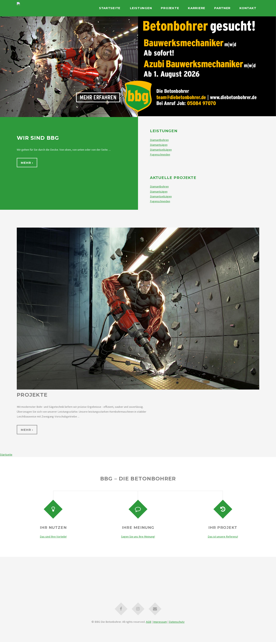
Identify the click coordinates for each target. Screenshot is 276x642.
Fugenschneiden (160, 154)
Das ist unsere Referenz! (223, 536)
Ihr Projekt (222, 527)
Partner (222, 8)
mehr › (27, 163)
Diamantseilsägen (161, 149)
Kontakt (247, 8)
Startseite (109, 8)
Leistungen (141, 8)
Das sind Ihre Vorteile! (53, 536)
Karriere (196, 8)
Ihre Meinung (138, 527)
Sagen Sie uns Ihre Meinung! (138, 536)
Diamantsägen (158, 145)
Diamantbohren (159, 140)
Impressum (160, 622)
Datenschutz (176, 622)
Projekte (170, 8)
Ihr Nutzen (53, 527)
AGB (148, 622)
